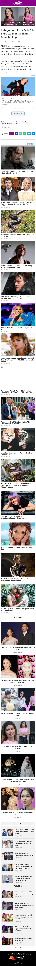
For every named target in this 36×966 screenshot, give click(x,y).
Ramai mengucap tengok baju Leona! (23, 939)
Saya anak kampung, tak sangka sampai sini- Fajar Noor (23, 843)
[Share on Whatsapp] (24, 133)
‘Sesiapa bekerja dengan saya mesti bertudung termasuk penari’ (23, 878)
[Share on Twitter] (20, 133)
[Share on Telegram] (29, 133)
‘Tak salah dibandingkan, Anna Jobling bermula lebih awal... (18, 681)
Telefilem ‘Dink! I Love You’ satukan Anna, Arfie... (18, 714)
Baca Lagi (18, 114)
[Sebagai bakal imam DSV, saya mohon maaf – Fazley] (7, 894)
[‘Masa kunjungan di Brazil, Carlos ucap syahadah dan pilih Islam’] (7, 918)
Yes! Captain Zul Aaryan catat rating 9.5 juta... (18, 648)
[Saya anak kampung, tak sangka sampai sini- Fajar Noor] (7, 844)
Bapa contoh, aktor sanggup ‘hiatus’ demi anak (24, 854)
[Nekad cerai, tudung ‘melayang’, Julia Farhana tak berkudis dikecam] (7, 867)
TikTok (17, 123)
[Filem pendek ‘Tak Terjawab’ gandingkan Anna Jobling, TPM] (18, 765)
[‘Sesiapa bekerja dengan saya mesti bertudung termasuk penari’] (7, 879)
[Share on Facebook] (16, 133)
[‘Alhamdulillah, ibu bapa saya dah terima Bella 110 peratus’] (7, 929)
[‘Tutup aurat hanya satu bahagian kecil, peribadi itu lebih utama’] (7, 906)
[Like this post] (12, 133)
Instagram (10, 123)
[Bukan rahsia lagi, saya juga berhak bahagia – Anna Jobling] (18, 798)
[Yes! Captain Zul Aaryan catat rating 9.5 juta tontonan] (18, 633)
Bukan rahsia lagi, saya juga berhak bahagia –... (18, 814)
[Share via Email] (33, 133)
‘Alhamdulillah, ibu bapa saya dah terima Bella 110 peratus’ (23, 929)
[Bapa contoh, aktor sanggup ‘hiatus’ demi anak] (7, 856)
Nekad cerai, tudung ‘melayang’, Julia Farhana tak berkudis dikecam (23, 866)
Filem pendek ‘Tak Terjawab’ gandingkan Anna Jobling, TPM (18, 781)
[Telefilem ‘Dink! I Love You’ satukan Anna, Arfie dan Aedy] (18, 699)
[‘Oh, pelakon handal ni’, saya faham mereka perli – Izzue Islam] (7, 832)
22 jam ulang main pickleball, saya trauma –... (18, 747)
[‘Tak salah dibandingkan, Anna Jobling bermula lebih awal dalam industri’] (18, 666)
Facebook (25, 122)
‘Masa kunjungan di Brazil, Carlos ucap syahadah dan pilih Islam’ (24, 917)
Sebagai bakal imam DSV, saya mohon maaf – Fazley (24, 893)
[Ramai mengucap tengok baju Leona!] (7, 941)
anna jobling (5, 127)
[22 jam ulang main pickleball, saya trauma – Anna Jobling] (18, 732)
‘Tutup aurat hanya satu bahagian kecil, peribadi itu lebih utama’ (24, 905)
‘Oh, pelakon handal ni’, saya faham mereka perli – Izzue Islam (24, 831)
